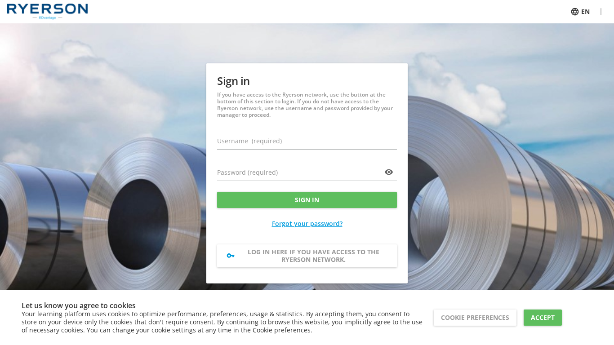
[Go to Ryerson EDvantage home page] (47, 12)
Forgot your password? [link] (307, 223)
